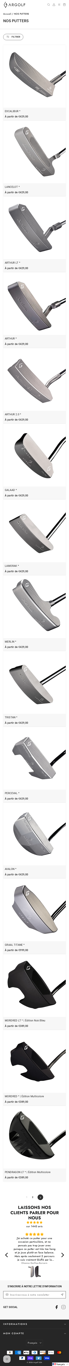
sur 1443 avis (34, 1226)
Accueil (7, 13)
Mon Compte (13, 1333)
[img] (34, 1222)
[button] (60, 1364)
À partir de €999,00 (16, 950)
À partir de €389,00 (16, 1026)
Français (32, 1343)
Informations (15, 1324)
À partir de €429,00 (16, 116)
